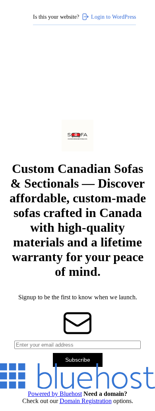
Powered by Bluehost (55, 393)
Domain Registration (86, 400)
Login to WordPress (113, 17)
